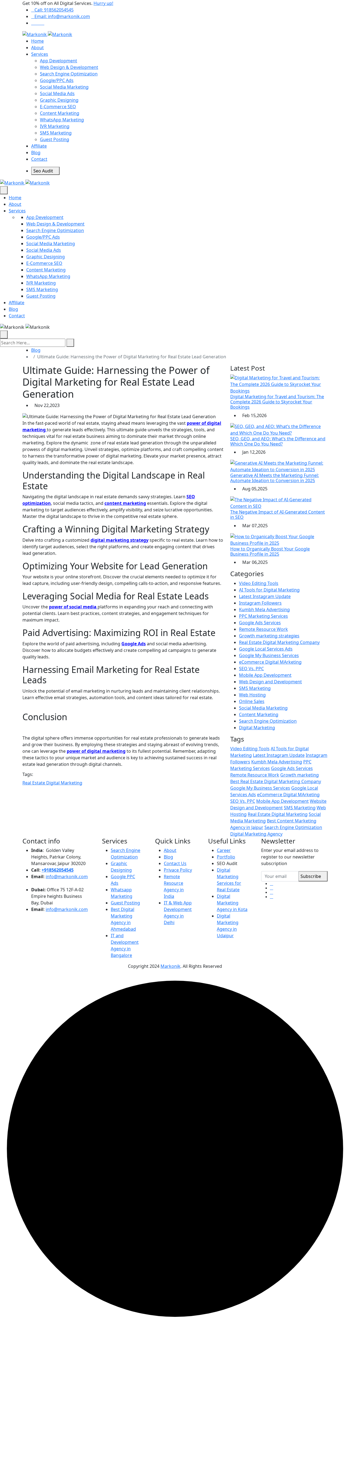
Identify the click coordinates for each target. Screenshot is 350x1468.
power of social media (73, 607)
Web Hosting (252, 695)
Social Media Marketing (64, 87)
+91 (45, 870)
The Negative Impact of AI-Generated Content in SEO (277, 514)
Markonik (170, 966)
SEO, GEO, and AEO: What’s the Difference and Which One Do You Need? (277, 441)
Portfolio (226, 857)
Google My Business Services (269, 655)
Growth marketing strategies (269, 636)
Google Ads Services (260, 623)
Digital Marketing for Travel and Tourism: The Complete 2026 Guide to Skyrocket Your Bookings (277, 402)
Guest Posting (54, 139)
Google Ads (133, 644)
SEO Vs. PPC (251, 669)
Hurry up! (103, 3)
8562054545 (61, 870)
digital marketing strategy (119, 540)
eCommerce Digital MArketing (270, 662)
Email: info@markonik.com (62, 16)
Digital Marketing (257, 728)
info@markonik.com (67, 877)
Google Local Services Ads (266, 649)
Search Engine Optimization (69, 74)
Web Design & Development (69, 67)
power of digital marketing (96, 751)
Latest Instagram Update (265, 596)
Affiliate (39, 146)
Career (224, 850)
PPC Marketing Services (263, 616)
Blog (35, 153)
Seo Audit (43, 171)
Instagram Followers (260, 603)
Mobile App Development (265, 675)
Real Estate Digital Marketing (52, 783)
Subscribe (311, 876)
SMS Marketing (56, 133)
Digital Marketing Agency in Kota (232, 902)
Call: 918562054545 (54, 10)
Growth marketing (299, 775)
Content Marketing (59, 113)
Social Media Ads (57, 93)
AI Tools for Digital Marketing (269, 590)
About (37, 48)
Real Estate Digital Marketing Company (279, 642)
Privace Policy (178, 870)
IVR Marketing (54, 126)
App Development (58, 61)
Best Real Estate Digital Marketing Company (275, 781)
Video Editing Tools (258, 583)
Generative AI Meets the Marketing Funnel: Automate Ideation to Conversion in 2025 (274, 478)
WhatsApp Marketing (62, 120)
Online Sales (251, 701)
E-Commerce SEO (58, 107)
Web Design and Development (270, 682)
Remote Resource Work (263, 629)
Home (37, 41)
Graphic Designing (59, 100)
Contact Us (175, 863)
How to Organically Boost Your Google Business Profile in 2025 (270, 551)
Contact (39, 159)
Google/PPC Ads (57, 80)
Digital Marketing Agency (256, 834)
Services (39, 54)
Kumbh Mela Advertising (264, 609)
